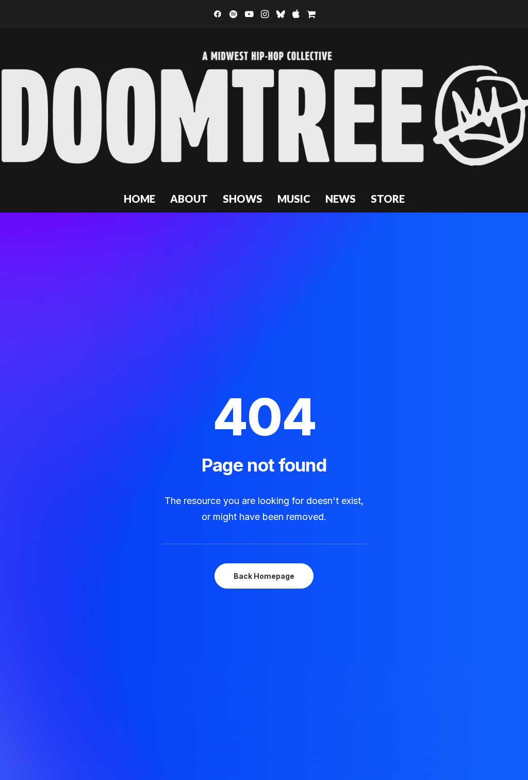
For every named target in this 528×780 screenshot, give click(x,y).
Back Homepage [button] (264, 576)
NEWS (340, 198)
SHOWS (242, 198)
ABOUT (189, 198)
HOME (139, 198)
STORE (388, 198)
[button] (217, 14)
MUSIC (293, 198)
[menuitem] (217, 14)
